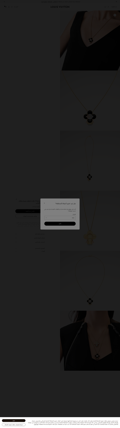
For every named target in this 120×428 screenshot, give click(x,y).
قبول (13, 420)
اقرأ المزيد (36, 424)
